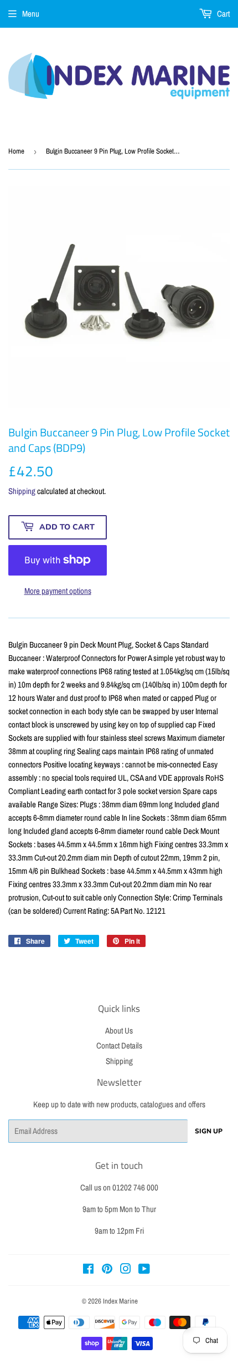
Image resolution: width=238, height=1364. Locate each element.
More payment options (57, 591)
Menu (30, 13)
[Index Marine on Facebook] (88, 1270)
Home (16, 151)
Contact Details (119, 1045)
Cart (222, 13)
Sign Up (209, 1131)
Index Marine (120, 1301)
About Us (119, 1030)
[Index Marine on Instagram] (125, 1270)
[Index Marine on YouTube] (144, 1270)
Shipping (21, 491)
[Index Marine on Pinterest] (107, 1270)
